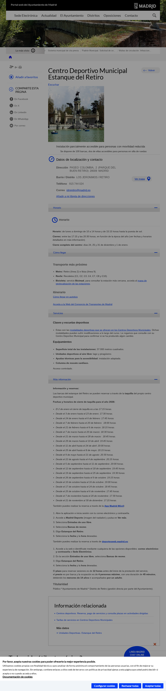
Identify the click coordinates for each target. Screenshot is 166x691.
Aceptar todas (153, 685)
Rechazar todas (130, 685)
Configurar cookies (104, 685)
